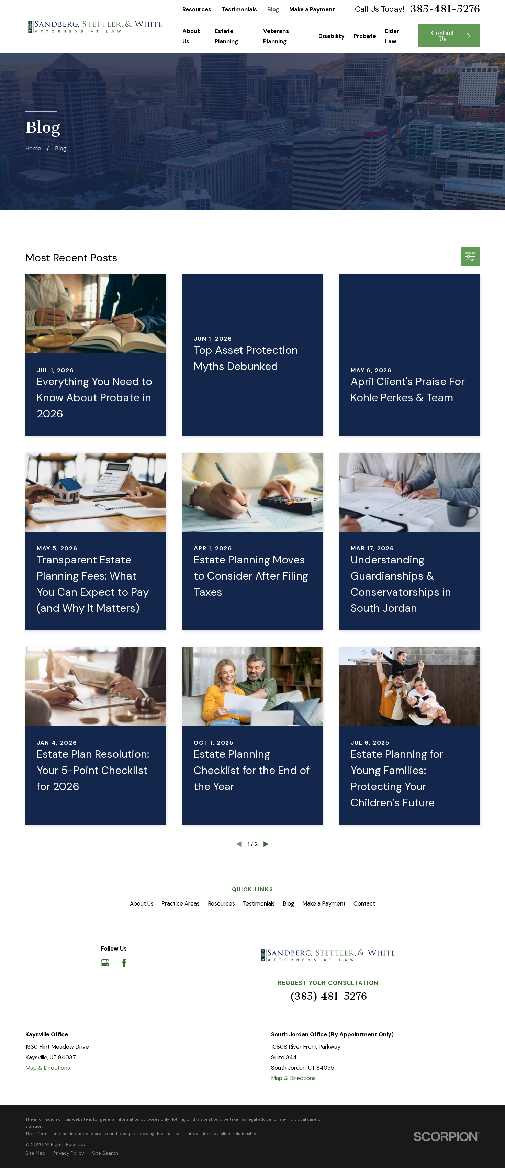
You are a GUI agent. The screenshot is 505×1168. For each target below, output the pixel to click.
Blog (273, 9)
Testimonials (239, 9)
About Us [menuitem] (191, 36)
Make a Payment (312, 9)
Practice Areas (180, 903)
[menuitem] (35, 1153)
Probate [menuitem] (365, 36)
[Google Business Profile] (105, 963)
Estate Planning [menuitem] (226, 36)
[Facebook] (124, 963)
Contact (364, 903)
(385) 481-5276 (328, 996)
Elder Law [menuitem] (392, 36)
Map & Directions (47, 1067)
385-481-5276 (445, 9)
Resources (196, 9)
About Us (142, 903)
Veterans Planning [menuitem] (276, 36)
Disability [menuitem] (331, 36)
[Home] (95, 26)
